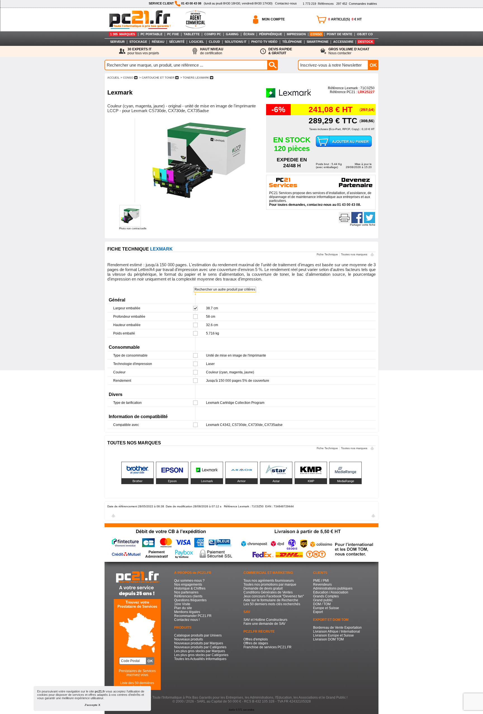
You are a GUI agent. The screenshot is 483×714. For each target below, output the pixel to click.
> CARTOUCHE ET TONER (156, 77)
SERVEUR (117, 41)
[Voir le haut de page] (372, 255)
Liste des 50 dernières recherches (137, 685)
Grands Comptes (326, 596)
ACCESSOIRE (343, 41)
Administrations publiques (332, 588)
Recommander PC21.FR (193, 616)
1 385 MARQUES (122, 34)
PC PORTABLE (151, 34)
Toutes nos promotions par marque (269, 584)
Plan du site (183, 608)
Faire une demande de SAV (264, 624)
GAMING (232, 34)
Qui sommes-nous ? (189, 581)
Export (318, 612)
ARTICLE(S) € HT (345, 19)
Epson (172, 481)
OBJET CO (365, 34)
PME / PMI (321, 581)
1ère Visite (182, 604)
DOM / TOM (322, 604)
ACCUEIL (113, 77)
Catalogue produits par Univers (198, 635)
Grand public (323, 600)
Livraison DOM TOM (328, 639)
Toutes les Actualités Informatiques (200, 659)
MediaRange (345, 481)
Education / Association (330, 592)
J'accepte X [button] (92, 704)
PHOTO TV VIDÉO (264, 41)
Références (318, 3)
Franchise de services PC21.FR (267, 647)
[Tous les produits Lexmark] (288, 99)
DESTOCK (365, 41)
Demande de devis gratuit (263, 588)
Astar (276, 481)
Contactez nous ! (187, 620)
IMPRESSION (296, 34)
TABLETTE (192, 34)
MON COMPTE (273, 19)
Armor (241, 481)
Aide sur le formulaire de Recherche (270, 600)
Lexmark (207, 481)
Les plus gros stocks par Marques (199, 651)
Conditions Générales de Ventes (268, 592)
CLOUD (214, 41)
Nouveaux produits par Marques (198, 643)
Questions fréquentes (190, 600)
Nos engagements (188, 584)
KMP (311, 481)
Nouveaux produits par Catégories (200, 647)
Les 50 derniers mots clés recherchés (271, 604)
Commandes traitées (356, 3)
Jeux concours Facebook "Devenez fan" (273, 596)
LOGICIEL (196, 41)
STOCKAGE (138, 41)
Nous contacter (348, 51)
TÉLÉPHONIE (292, 41)
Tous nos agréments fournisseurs (268, 581)
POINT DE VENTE (339, 34)
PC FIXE (173, 34)
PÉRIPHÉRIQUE (270, 34)
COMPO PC (212, 34)
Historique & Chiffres (189, 588)
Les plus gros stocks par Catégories (201, 655)
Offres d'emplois (255, 639)
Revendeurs (322, 584)
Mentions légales (187, 612)
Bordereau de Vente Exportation (337, 628)
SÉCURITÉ (176, 41)
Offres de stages (255, 643)
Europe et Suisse (326, 608)
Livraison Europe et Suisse (333, 635)
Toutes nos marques (354, 254)
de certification (211, 51)
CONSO (316, 34)
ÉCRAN (248, 34)
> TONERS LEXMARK (194, 77)
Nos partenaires (186, 592)
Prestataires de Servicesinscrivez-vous (137, 673)
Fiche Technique (327, 254)
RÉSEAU (158, 41)
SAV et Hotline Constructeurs (265, 620)
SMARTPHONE (317, 41)
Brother (137, 481)
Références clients (188, 596)
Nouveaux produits (188, 639)
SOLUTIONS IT (236, 41)
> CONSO (127, 77)
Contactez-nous (286, 3)
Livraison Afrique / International (336, 631)
